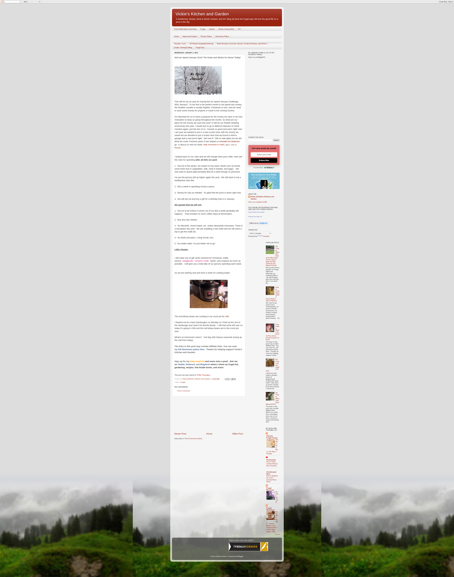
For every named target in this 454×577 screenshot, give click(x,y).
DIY (239, 29)
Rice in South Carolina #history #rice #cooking (272, 464)
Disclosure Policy (222, 36)
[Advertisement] (208, 414)
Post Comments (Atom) (193, 438)
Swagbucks (187, 261)
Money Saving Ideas (226, 29)
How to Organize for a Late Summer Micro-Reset (272, 479)
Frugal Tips (200, 47)
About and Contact (190, 36)
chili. (227, 316)
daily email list (197, 361)
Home (176, 36)
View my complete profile (257, 202)
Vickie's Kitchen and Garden (202, 13)
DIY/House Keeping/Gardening (201, 44)
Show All (277, 534)
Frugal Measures (270, 489)
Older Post (237, 433)
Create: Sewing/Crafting (183, 47)
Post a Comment (183, 391)
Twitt (180, 364)
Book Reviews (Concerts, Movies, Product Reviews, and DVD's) (242, 44)
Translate (265, 236)
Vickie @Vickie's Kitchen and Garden (262, 198)
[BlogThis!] (228, 379)
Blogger (240, 556)
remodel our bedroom (229, 141)
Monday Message (276, 497)
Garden (212, 29)
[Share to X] (230, 379)
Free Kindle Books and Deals (185, 29)
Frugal (202, 29)
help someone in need (213, 144)
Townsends (271, 460)
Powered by (258, 168)
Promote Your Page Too (255, 216)
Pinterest (190, 364)
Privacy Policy (206, 36)
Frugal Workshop (270, 509)
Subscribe (264, 160)
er (183, 364)
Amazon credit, (202, 261)
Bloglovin (205, 364)
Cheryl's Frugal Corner (271, 437)
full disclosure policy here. (192, 349)
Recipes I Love (180, 44)
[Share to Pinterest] (235, 379)
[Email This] (226, 379)
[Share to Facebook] (232, 379)
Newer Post (180, 433)
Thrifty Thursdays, (203, 375)
